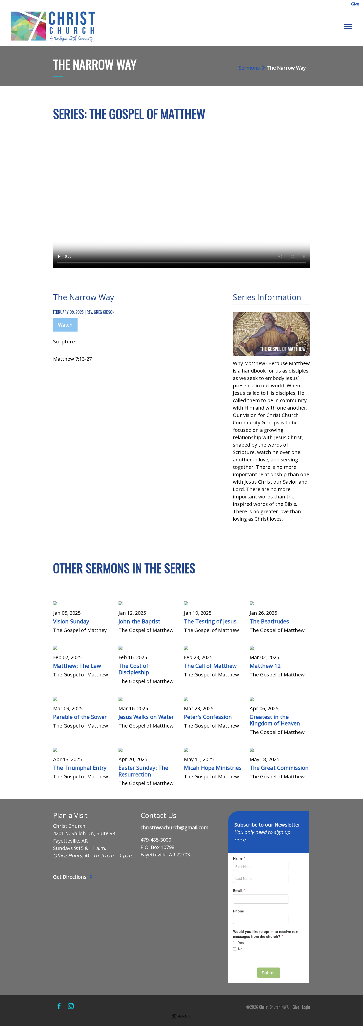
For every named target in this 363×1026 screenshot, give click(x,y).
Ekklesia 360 (181, 1016)
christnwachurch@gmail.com (174, 827)
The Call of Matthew (210, 665)
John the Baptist (139, 621)
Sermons (249, 67)
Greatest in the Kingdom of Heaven (275, 720)
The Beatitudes (269, 621)
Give (355, 4)
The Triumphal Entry (79, 767)
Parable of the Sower (80, 716)
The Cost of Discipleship (134, 669)
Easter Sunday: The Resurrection (143, 771)
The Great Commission (279, 767)
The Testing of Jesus (210, 621)
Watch (65, 324)
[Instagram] (71, 1006)
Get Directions (70, 877)
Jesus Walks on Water (146, 716)
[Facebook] (59, 1006)
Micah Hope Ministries (213, 767)
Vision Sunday (71, 621)
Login (306, 1007)
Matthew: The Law (77, 665)
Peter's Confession (208, 716)
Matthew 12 (265, 665)
